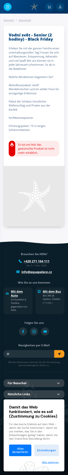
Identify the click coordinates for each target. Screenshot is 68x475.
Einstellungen (46, 450)
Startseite (9, 20)
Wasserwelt (25, 20)
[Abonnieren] (59, 354)
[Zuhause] (34, 6)
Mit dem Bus (52, 292)
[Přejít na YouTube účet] (45, 331)
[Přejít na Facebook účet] (23, 331)
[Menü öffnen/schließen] (8, 7)
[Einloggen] (60, 7)
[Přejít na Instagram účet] (34, 331)
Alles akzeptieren (20, 450)
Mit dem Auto (17, 294)
